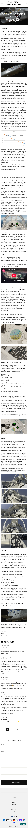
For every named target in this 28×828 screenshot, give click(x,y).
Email (3, 751)
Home (14, 795)
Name (2, 744)
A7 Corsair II (4, 9)
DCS (9, 9)
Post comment (14, 770)
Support (14, 802)
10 (17, 729)
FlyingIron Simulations (14, 3)
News (14, 799)
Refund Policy (14, 807)
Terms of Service (14, 811)
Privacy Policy (14, 809)
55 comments (23, 9)
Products (14, 797)
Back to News (15, 782)
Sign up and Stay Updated (14, 790)
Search (14, 804)
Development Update (15, 9)
